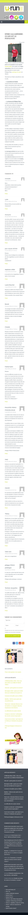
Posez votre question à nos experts (13, 672)
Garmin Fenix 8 (9, 897)
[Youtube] (20, 643)
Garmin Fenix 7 (9, 895)
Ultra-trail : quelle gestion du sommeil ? (14, 687)
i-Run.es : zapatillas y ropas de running (15, 902)
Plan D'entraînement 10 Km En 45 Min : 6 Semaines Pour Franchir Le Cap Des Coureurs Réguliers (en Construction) (13, 842)
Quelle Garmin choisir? (11, 908)
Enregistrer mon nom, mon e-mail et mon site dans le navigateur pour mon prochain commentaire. (14, 631)
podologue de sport (16, 72)
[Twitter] (17, 643)
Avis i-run (8, 891)
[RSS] (23, 643)
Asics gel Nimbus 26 (10, 889)
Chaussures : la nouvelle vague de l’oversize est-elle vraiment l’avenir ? (13, 859)
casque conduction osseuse (12, 893)
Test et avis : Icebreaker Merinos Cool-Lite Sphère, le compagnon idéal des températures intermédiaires (13, 705)
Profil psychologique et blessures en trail (13, 817)
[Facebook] (14, 643)
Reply (6, 193)
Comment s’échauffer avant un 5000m (14, 695)
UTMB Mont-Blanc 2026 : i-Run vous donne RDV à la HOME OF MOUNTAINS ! (13, 682)
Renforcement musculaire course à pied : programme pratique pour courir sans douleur (14, 828)
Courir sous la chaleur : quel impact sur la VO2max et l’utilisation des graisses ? (14, 720)
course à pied (8, 66)
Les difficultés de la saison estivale (13, 710)
